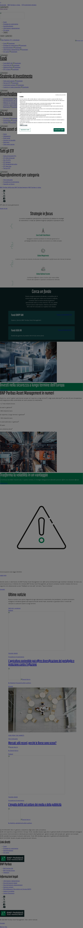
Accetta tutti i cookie (59, 129)
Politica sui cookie (23, 125)
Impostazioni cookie (25, 129)
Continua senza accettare (60, 94)
